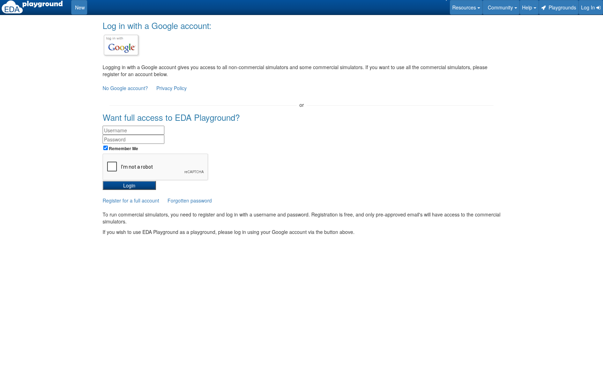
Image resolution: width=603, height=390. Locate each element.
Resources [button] (464, 7)
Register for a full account (131, 200)
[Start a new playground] (32, 7)
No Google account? (126, 87)
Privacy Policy (171, 87)
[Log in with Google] (121, 45)
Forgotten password (190, 200)
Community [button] (499, 7)
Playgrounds (561, 7)
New (79, 7)
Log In (588, 7)
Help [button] (528, 7)
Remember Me (123, 148)
